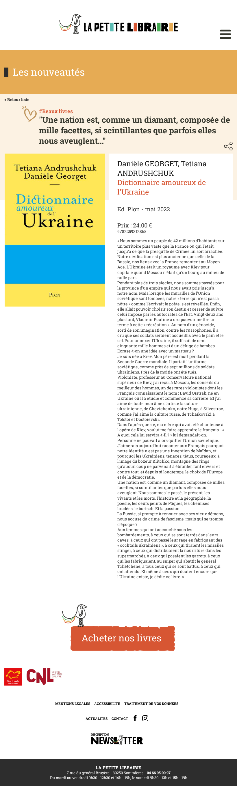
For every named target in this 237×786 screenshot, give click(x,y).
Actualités (97, 718)
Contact (120, 718)
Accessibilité (107, 703)
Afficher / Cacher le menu (225, 34)
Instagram (145, 718)
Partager (228, 146)
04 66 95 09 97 (159, 772)
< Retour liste (16, 99)
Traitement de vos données (151, 703)
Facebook (135, 718)
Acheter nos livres (121, 638)
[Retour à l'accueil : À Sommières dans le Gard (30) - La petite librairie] (118, 25)
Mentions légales (72, 703)
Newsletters (116, 739)
